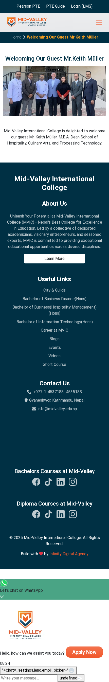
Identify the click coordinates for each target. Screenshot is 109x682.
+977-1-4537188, (48, 391)
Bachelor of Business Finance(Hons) (54, 298)
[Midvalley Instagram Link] (73, 481)
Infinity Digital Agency (68, 553)
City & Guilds (54, 290)
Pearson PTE (28, 6)
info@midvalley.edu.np (57, 408)
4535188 (74, 391)
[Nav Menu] (99, 22)
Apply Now (84, 652)
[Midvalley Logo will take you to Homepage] (27, 22)
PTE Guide (55, 6)
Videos (54, 355)
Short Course (54, 364)
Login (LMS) (82, 6)
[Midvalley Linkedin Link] (61, 481)
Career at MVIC (54, 330)
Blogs (54, 338)
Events (54, 347)
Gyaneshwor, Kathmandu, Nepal (56, 400)
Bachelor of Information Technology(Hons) (54, 321)
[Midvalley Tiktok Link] (48, 481)
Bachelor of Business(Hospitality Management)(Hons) (54, 310)
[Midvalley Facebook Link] (36, 481)
